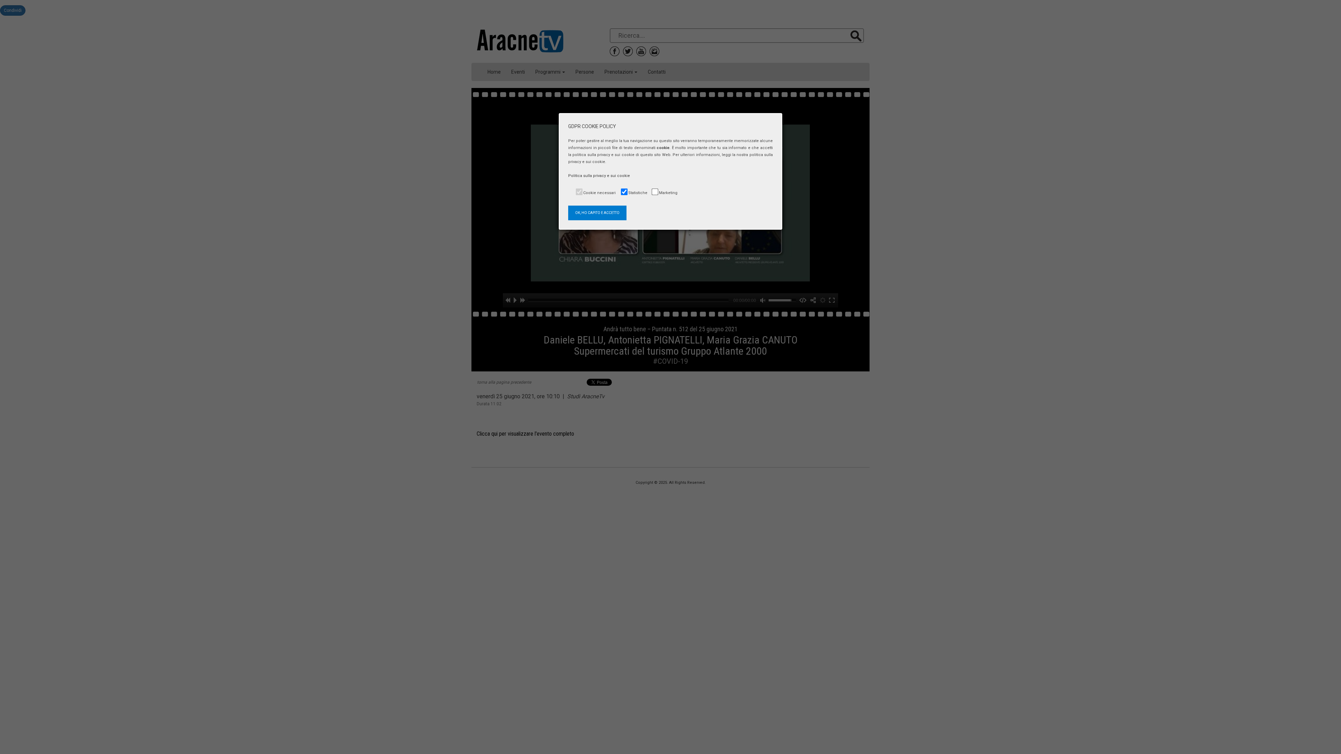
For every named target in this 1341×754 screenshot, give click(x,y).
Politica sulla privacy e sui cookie (599, 175)
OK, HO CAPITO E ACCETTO (597, 213)
